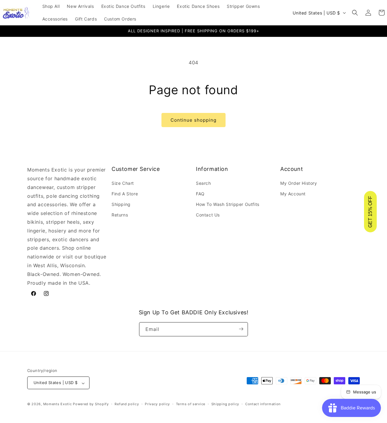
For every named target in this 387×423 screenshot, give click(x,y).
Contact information (263, 404)
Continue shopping (193, 120)
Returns (120, 214)
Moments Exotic (57, 404)
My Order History (298, 182)
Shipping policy (225, 404)
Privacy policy (157, 404)
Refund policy (127, 404)
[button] (355, 12)
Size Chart (123, 182)
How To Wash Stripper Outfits (227, 204)
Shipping (121, 204)
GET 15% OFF (370, 211)
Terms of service (190, 404)
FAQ (200, 193)
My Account (293, 193)
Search (203, 182)
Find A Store (125, 193)
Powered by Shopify (91, 404)
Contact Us (208, 214)
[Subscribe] (241, 329)
